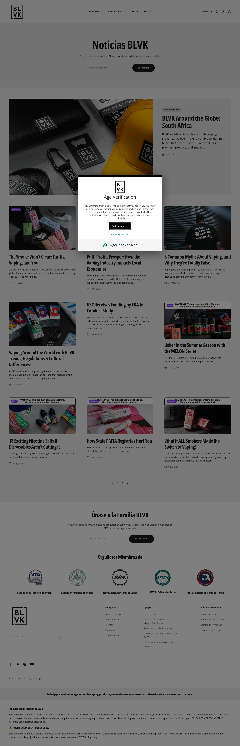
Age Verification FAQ (120, 234)
